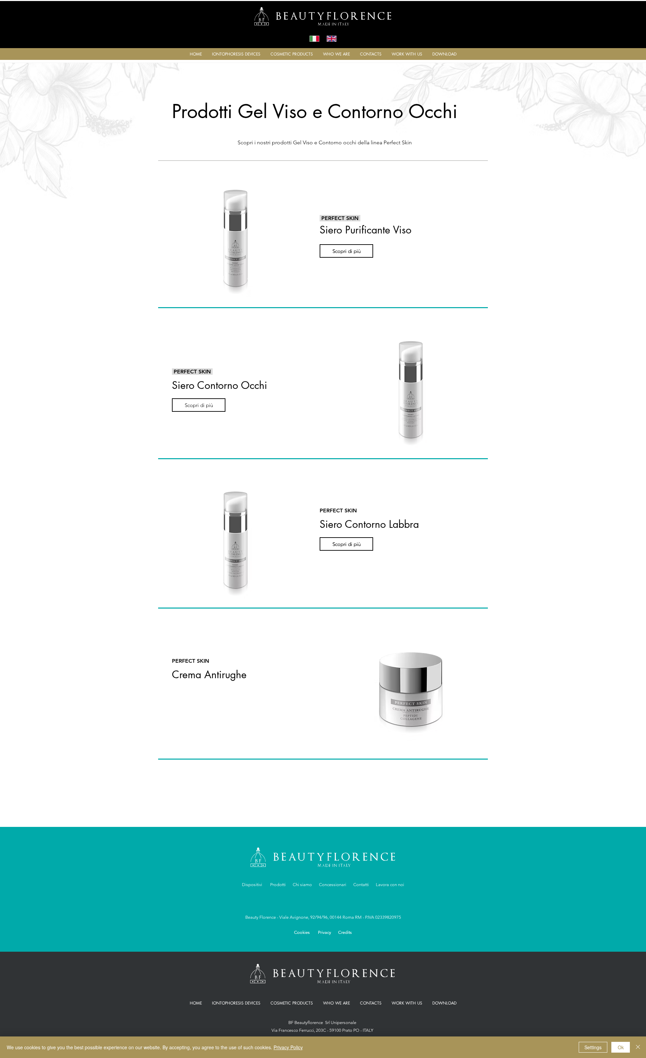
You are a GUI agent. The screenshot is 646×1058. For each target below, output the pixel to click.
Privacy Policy (288, 1047)
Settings (593, 1047)
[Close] (638, 1047)
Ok (621, 1047)
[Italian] (314, 39)
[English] (331, 39)
